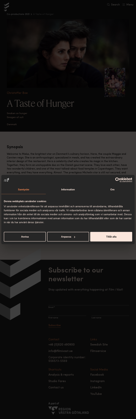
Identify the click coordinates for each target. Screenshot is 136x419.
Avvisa (25, 236)
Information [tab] (68, 189)
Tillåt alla (111, 236)
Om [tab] (112, 189)
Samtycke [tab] (23, 189)
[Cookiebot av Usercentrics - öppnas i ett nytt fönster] (117, 179)
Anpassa (66, 236)
